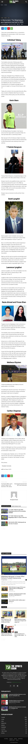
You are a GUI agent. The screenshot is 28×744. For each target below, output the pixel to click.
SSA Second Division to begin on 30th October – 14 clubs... (20, 635)
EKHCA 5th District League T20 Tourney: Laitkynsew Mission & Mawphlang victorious (17, 588)
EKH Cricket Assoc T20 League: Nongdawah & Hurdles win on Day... (6, 621)
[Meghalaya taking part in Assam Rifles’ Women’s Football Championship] (14, 565)
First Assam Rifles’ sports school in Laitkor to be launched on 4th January (6, 485)
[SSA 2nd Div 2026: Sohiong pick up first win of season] (4, 523)
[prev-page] (2, 528)
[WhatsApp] (11, 28)
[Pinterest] (8, 28)
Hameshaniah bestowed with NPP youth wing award (20, 484)
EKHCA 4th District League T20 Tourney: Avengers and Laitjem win (20, 621)
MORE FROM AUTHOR (16, 506)
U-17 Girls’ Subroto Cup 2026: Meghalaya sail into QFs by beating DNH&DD (17, 511)
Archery (3, 632)
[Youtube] (17, 686)
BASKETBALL (20, 738)
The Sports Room (14, 499)
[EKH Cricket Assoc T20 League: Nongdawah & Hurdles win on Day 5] (7, 614)
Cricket (5, 4)
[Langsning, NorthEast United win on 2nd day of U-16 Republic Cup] (4, 696)
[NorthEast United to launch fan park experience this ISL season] (4, 702)
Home (2, 4)
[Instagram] (14, 686)
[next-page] (4, 528)
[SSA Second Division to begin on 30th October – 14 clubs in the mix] (21, 628)
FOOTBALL (6, 738)
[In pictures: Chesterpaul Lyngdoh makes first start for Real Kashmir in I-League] (4, 595)
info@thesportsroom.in (16, 682)
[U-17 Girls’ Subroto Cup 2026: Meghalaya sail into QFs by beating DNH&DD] (4, 511)
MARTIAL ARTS (12, 740)
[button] (2, 2)
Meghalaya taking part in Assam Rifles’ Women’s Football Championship (13, 577)
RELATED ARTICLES (6, 506)
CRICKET (15, 738)
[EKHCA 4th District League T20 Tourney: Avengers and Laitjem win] (21, 614)
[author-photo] (14, 497)
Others (17, 740)
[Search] (26, 2)
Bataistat (11, 738)
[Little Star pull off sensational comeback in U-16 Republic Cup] (4, 708)
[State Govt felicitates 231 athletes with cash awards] (7, 628)
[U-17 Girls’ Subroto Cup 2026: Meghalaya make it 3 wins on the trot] (4, 517)
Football (3, 512)
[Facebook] (2, 28)
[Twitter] (5, 28)
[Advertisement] (14, 20)
